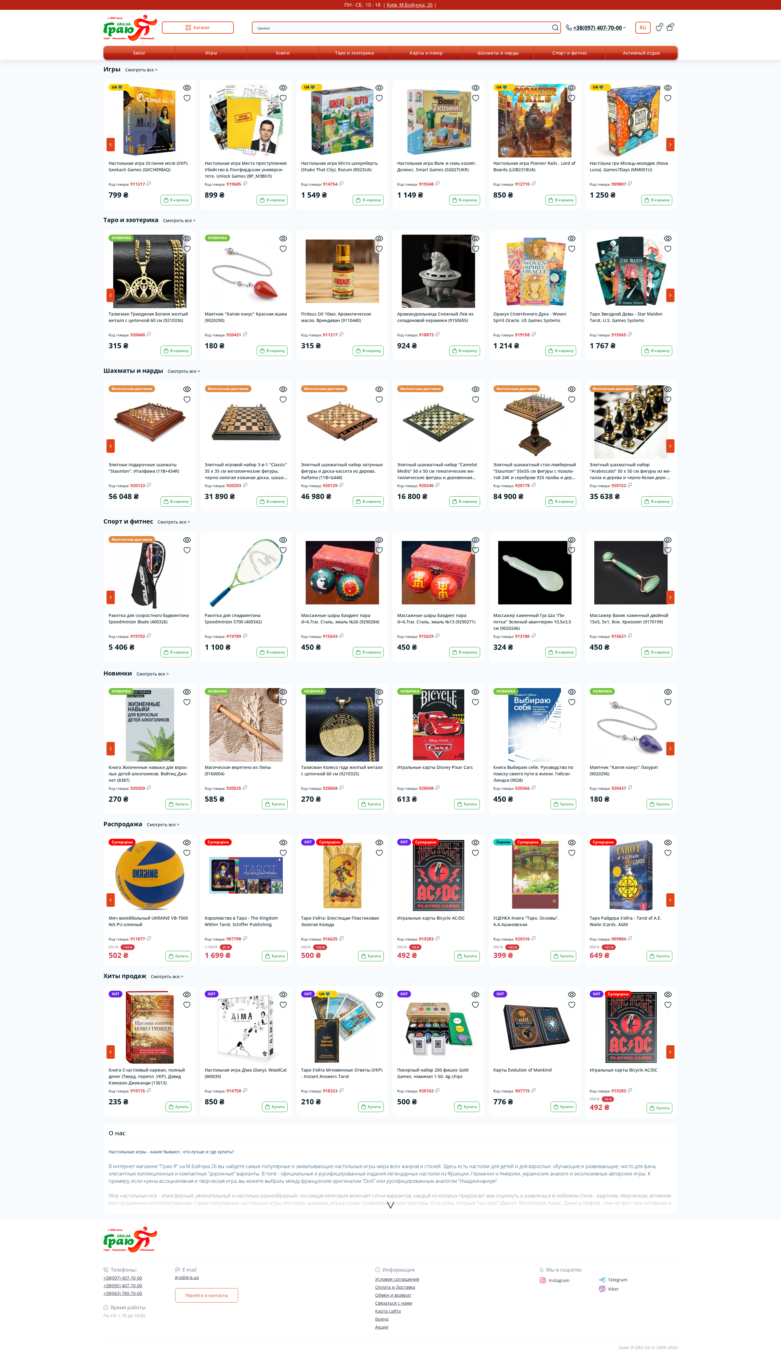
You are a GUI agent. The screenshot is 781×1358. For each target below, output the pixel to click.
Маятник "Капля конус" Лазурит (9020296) (624, 770)
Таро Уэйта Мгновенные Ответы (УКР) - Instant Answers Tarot (341, 1073)
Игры (211, 53)
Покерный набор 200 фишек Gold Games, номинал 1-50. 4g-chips (433, 1073)
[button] (670, 144)
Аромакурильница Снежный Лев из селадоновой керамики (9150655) (435, 317)
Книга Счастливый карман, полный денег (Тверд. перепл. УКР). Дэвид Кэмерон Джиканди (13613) (147, 1076)
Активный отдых (641, 53)
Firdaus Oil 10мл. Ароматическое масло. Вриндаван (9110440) (336, 317)
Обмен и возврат (393, 1295)
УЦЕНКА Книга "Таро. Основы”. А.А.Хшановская (526, 921)
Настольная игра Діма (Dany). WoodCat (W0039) (246, 1073)
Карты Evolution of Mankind (522, 1070)
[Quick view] (187, 88)
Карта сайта (388, 1311)
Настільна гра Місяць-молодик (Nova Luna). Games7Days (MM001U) (629, 166)
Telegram (617, 1280)
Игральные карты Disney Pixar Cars (435, 767)
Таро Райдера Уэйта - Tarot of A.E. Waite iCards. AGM (625, 921)
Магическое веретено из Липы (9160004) (238, 770)
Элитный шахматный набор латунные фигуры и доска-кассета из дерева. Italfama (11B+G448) (342, 471)
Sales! (139, 53)
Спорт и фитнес (569, 53)
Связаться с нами (393, 1303)
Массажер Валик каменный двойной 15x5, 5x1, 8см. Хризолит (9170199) (629, 618)
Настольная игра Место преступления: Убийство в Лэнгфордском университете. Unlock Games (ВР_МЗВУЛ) (246, 169)
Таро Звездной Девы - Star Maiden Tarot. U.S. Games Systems (626, 317)
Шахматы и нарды (498, 53)
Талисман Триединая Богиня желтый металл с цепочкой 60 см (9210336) (148, 317)
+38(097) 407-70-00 (122, 1278)
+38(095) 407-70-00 (122, 1285)
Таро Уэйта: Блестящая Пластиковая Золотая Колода (340, 921)
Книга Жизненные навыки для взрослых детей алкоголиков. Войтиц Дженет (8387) (148, 773)
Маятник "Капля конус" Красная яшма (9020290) (246, 317)
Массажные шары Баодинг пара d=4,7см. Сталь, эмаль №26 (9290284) (340, 618)
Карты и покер (426, 53)
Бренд (381, 1319)
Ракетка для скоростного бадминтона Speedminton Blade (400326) (149, 618)
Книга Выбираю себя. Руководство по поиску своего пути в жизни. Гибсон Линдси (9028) (533, 773)
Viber (613, 1289)
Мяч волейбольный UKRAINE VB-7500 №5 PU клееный (148, 921)
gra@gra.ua (187, 1277)
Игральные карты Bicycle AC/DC (431, 918)
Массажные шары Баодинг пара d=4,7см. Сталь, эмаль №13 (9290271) (436, 618)
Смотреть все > (141, 70)
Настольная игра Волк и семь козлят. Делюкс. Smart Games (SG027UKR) (436, 166)
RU (643, 27)
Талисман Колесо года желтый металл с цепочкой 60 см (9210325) (342, 770)
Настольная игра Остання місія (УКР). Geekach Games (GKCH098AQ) (149, 166)
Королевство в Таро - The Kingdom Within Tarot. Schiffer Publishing (241, 921)
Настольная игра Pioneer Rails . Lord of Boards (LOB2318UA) (534, 166)
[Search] (555, 28)
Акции (381, 1327)
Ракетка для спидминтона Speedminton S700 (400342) (233, 618)
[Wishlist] (187, 98)
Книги (283, 53)
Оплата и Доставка (395, 1287)
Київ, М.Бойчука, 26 (410, 5)
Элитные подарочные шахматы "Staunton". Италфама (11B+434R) (144, 468)
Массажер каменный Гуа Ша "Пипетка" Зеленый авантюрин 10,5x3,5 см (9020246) (532, 621)
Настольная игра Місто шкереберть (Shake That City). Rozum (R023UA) (339, 166)
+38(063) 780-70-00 (122, 1293)
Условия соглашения (397, 1279)
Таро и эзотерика (354, 53)
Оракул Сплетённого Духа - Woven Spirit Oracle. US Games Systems (529, 317)
